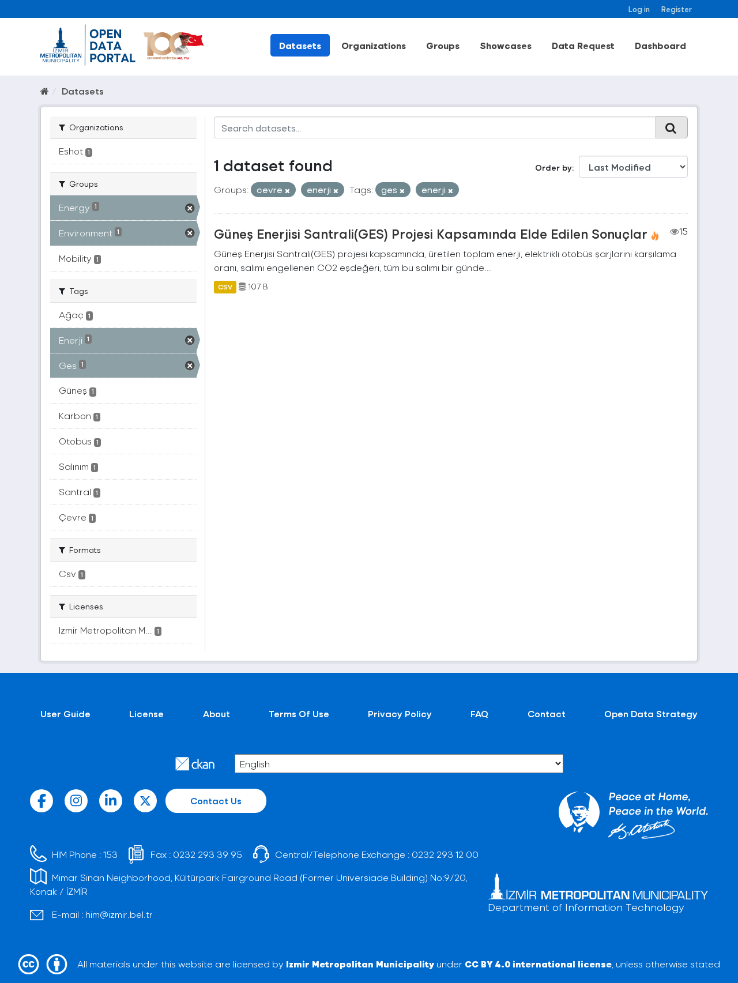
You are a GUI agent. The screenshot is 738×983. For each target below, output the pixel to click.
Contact (547, 713)
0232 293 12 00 (445, 854)
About (216, 713)
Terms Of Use (299, 713)
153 (110, 854)
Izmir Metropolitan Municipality (360, 964)
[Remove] (287, 190)
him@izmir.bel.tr (119, 914)
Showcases (506, 45)
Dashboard (660, 45)
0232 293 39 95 (207, 854)
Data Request (583, 45)
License (146, 713)
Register (676, 9)
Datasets (300, 45)
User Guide (65, 713)
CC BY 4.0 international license (538, 964)
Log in (639, 9)
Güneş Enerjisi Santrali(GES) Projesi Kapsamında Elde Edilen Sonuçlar (430, 233)
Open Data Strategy (651, 713)
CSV (225, 286)
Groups (443, 45)
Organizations (373, 45)
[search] (672, 127)
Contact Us (216, 800)
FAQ (479, 713)
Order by (553, 167)
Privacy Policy (400, 713)
